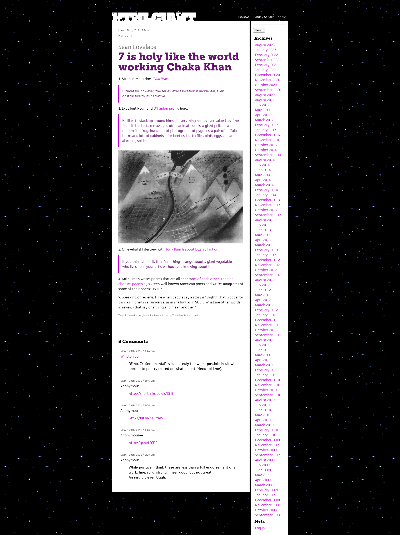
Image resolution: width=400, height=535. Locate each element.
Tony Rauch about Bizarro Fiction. (192, 249)
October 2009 (266, 450)
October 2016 (266, 145)
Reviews (243, 17)
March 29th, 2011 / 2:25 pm (137, 454)
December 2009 (267, 440)
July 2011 (262, 345)
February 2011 (266, 370)
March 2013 (264, 245)
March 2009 (264, 485)
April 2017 (263, 115)
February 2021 (266, 65)
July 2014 (262, 165)
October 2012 (266, 270)
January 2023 (265, 50)
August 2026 (265, 45)
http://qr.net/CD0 (143, 442)
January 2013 (265, 255)
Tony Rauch (179, 315)
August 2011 (265, 340)
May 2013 (262, 235)
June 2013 (263, 230)
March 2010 (264, 425)
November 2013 (267, 205)
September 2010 (268, 395)
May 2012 (262, 295)
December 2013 (267, 200)
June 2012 (263, 290)
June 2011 (263, 350)
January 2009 (265, 495)
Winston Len (130, 356)
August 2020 (265, 95)
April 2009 (263, 480)
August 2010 (265, 400)
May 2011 (262, 355)
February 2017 (266, 125)
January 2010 (265, 435)
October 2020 (266, 85)
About (282, 17)
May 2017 (262, 110)
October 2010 (266, 390)
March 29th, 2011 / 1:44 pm (137, 351)
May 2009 (262, 475)
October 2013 (266, 210)
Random (125, 35)
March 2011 (264, 365)
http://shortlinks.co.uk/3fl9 (151, 393)
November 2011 (267, 325)
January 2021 (265, 70)
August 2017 (265, 100)
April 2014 (263, 180)
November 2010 (267, 385)
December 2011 (267, 320)
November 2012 (267, 265)
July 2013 (262, 225)
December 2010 (267, 380)
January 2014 (265, 195)
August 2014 (265, 160)
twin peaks (193, 315)
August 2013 (265, 220)
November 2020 (267, 80)
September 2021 (268, 60)
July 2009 (262, 465)
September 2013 (268, 215)
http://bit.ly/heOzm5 (146, 418)
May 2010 (262, 415)
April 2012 (263, 300)
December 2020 (267, 75)
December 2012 (267, 260)
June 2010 (263, 410)
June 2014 (263, 170)
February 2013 (266, 250)
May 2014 (262, 175)
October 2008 (266, 510)
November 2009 (267, 445)
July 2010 (262, 405)
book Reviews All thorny (157, 315)
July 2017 (262, 105)
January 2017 (265, 130)
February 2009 (266, 490)
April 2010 (263, 420)
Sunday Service (263, 17)
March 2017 (264, 120)
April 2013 (263, 240)
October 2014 (266, 150)
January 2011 (265, 375)
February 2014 (266, 190)
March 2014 (264, 185)
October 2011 (266, 330)
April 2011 (263, 360)
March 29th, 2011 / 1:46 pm (137, 380)
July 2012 (262, 285)
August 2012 (265, 280)
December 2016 (267, 135)
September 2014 (268, 155)
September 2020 (268, 90)
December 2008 (267, 500)
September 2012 (268, 275)
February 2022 (266, 55)
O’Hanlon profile (166, 108)
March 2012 (264, 305)
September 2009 (268, 455)
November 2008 (267, 505)
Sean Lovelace (137, 47)
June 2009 (263, 470)
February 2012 (266, 310)
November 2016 (267, 140)
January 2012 (265, 315)
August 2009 (265, 460)
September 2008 (268, 515)
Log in (260, 528)
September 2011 (268, 335)
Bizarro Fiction (133, 315)
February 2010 (266, 430)
